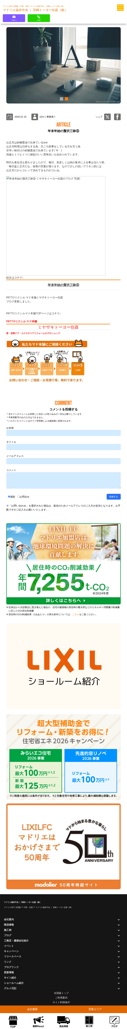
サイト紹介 (10, 977)
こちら (75, 614)
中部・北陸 (24, 6)
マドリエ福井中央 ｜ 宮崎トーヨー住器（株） (48, 6)
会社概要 (32, 1009)
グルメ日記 (10, 988)
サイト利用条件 (61, 1002)
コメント (11, 470)
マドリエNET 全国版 (11, 6)
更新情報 (9, 972)
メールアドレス (15, 456)
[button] (61, 99)
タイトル (11, 441)
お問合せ (24, 496)
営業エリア (95, 1009)
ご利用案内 (61, 997)
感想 (12, 496)
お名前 (10, 427)
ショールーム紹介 (14, 982)
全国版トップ (61, 993)
